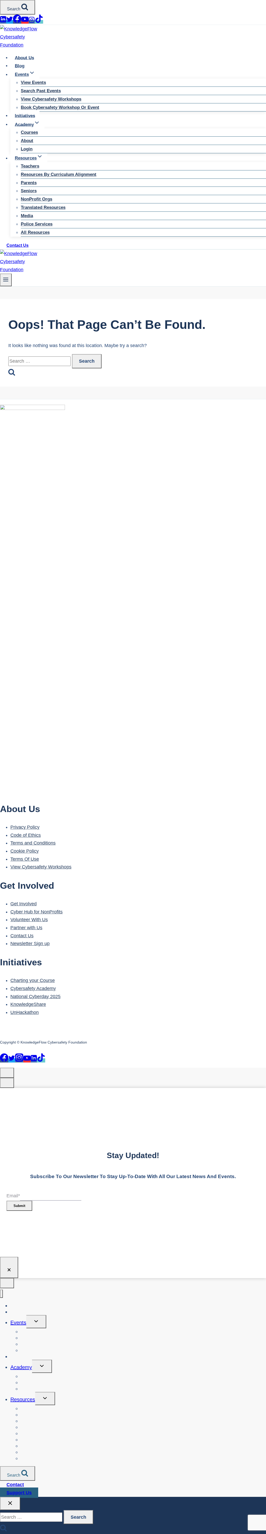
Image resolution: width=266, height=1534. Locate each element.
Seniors (29, 190)
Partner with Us (26, 927)
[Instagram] (32, 22)
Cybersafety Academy (33, 988)
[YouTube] (25, 22)
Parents (29, 182)
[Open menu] (6, 280)
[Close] (9, 1267)
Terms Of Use (24, 859)
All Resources (35, 232)
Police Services (36, 224)
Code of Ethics (25, 835)
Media (27, 215)
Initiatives (25, 115)
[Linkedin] (3, 22)
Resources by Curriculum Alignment (58, 174)
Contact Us (17, 245)
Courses (29, 132)
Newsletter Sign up (30, 943)
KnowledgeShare (28, 1004)
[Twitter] (9, 22)
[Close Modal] (7, 1073)
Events (18, 1322)
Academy (21, 1367)
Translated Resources (43, 207)
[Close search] (10, 1503)
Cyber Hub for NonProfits (36, 911)
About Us (24, 57)
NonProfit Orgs (36, 199)
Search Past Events (41, 90)
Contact (15, 1484)
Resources (22, 1399)
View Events (33, 82)
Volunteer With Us (29, 919)
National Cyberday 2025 (35, 996)
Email (13, 1195)
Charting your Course (32, 980)
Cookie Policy (24, 851)
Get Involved (23, 903)
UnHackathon (24, 1012)
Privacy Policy (24, 827)
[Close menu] (1, 1294)
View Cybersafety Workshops (51, 99)
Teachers (30, 166)
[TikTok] (39, 22)
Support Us (19, 1492)
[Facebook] (17, 22)
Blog (19, 65)
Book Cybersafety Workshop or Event (60, 107)
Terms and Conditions (33, 843)
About (27, 140)
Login (26, 149)
